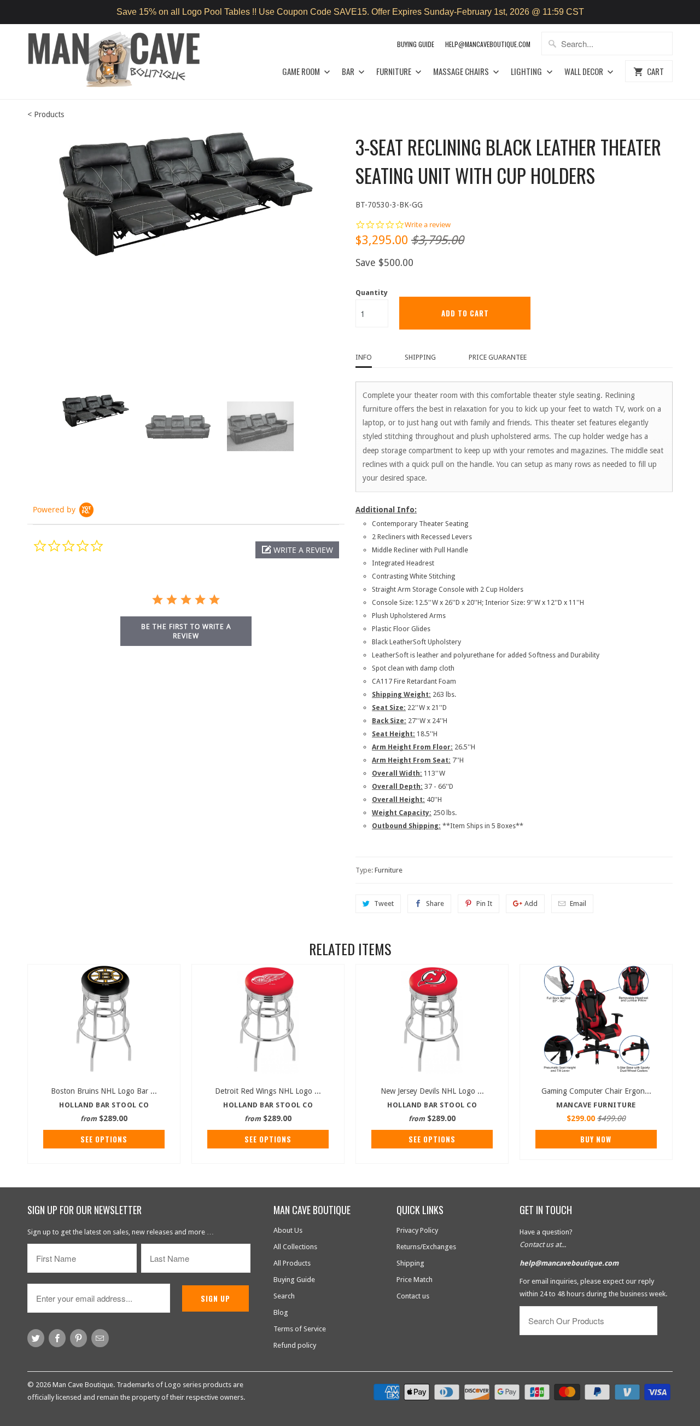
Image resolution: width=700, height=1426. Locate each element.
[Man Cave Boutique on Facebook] (57, 1338)
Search (284, 1296)
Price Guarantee (498, 357)
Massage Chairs (462, 71)
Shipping (420, 357)
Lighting (527, 71)
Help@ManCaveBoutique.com (487, 44)
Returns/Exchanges (426, 1247)
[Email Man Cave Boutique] (99, 1338)
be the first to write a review (186, 631)
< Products (45, 114)
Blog (280, 1312)
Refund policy (294, 1345)
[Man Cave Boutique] (124, 61)
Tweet (384, 903)
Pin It (484, 903)
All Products (292, 1263)
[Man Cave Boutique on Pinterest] (78, 1338)
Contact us (412, 1296)
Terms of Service (299, 1329)
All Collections (295, 1247)
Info (363, 357)
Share (435, 903)
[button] (297, 549)
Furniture (394, 71)
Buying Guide (415, 44)
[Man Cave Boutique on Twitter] (35, 1338)
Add (531, 903)
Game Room (302, 71)
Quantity (371, 292)
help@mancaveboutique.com (569, 1263)
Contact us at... (543, 1244)
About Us (287, 1230)
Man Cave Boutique (82, 1385)
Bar (349, 71)
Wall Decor (584, 71)
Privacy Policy (417, 1230)
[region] (350, 12)
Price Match (414, 1279)
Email (578, 903)
